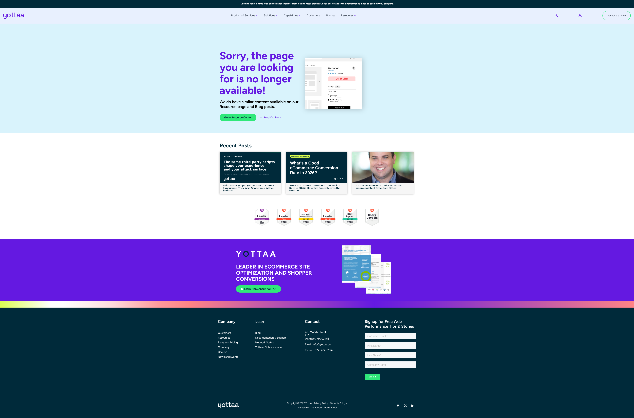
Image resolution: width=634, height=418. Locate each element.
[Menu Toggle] (580, 15)
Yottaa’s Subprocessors (268, 347)
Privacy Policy (321, 403)
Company (223, 347)
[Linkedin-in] (412, 405)
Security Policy (338, 403)
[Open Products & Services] (256, 15)
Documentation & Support (270, 337)
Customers (224, 332)
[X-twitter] (405, 405)
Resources (224, 337)
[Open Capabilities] (299, 15)
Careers (222, 352)
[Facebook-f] (398, 405)
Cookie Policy (330, 407)
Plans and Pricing (228, 342)
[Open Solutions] (276, 15)
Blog (258, 332)
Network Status (264, 342)
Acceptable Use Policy (309, 407)
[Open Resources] (355, 15)
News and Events (228, 356)
